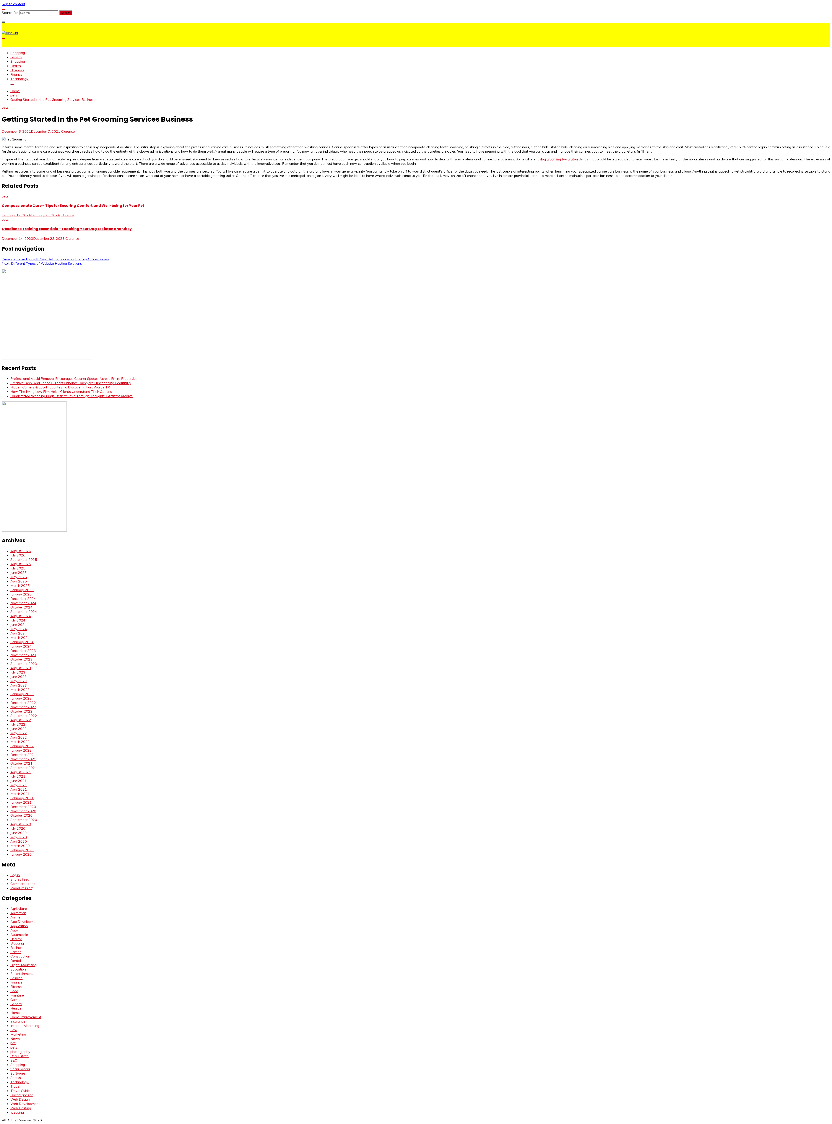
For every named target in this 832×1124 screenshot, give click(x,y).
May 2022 (18, 733)
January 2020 (21, 854)
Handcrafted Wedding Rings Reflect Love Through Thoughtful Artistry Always (71, 396)
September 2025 (23, 559)
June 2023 (18, 676)
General (16, 57)
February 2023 (22, 694)
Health (15, 66)
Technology (19, 79)
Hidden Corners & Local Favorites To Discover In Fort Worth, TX (60, 387)
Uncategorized (21, 1095)
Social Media (20, 1069)
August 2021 (20, 772)
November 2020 (23, 811)
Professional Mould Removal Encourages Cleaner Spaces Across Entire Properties (73, 378)
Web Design (20, 1099)
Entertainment (21, 973)
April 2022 (18, 737)
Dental (15, 960)
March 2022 (20, 741)
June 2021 (18, 780)
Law (13, 1030)
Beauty (16, 939)
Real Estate (19, 1056)
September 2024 (23, 611)
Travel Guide (20, 1090)
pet (13, 1043)
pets (5, 107)
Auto (14, 930)
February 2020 (22, 850)
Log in (15, 875)
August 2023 (20, 668)
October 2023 (21, 659)
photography (20, 1051)
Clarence (68, 131)
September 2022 (23, 715)
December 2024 (23, 598)
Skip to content (13, 4)
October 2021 (21, 763)
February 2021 (22, 798)
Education (18, 969)
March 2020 (20, 845)
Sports (15, 1077)
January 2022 (21, 750)
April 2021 (18, 789)
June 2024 (18, 624)
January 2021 (21, 802)
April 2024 (18, 633)
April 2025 (18, 581)
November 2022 (23, 707)
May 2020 (18, 837)
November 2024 (23, 603)
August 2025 (20, 564)
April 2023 (18, 685)
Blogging (17, 943)
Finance (16, 74)
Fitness (16, 986)
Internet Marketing (24, 1025)
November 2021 (23, 759)
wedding (17, 1112)
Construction (20, 956)
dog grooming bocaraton (559, 159)
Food (14, 991)
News (15, 1038)
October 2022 (21, 711)
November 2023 (23, 655)
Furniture (17, 995)
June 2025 (18, 572)
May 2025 (18, 577)
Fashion (16, 978)
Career (15, 952)
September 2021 (23, 767)
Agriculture (18, 908)
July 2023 (17, 672)
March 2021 (20, 793)
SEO (13, 1060)
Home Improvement (25, 1017)
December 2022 (23, 702)
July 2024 (17, 620)
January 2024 (21, 646)
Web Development (25, 1103)
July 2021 (17, 776)
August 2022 (20, 720)
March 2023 (20, 689)
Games (15, 999)
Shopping (17, 53)
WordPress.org (22, 888)
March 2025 (20, 585)
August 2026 (20, 551)
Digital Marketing (23, 965)
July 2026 (17, 555)
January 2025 (21, 594)
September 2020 (23, 819)
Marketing (18, 1034)
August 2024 (20, 616)
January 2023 (21, 698)
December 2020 (23, 806)
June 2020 (18, 832)
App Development (24, 921)
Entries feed (19, 879)
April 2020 (18, 841)
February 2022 (22, 746)
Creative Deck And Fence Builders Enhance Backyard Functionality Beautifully (70, 383)
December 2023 (23, 650)
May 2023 (18, 681)
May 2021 (18, 785)
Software (17, 1073)
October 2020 (21, 815)
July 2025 (17, 568)
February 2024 (22, 642)
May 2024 (18, 629)
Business (17, 70)
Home (15, 1012)
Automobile (19, 934)
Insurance (17, 1021)
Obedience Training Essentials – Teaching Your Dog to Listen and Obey (67, 228)
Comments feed (22, 883)
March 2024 (20, 637)
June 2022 (18, 728)
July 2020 (17, 828)
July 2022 (17, 724)
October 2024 (21, 607)
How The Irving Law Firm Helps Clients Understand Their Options (61, 391)
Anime (15, 917)
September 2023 (23, 663)
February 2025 (22, 590)
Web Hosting (20, 1108)
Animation (18, 913)
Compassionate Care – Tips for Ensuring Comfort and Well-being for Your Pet (73, 205)
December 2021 (23, 754)
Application (19, 926)
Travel (15, 1086)
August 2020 (20, 824)
